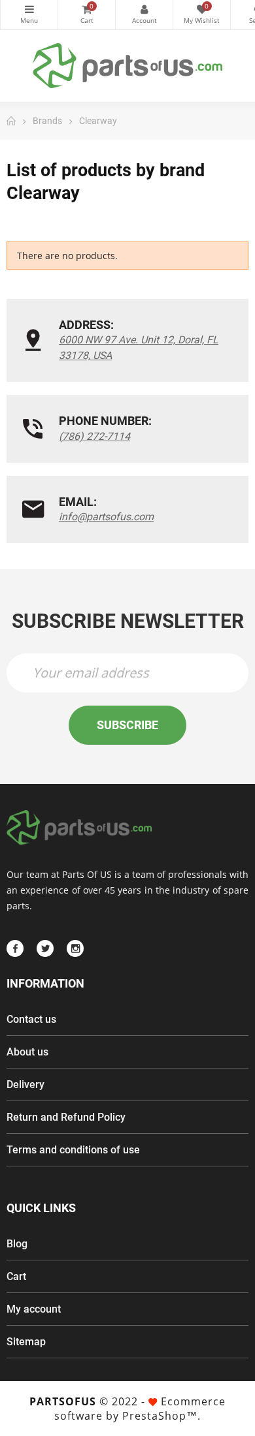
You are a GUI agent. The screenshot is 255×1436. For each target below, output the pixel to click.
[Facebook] (15, 948)
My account (34, 1309)
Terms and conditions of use (73, 1150)
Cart (16, 1276)
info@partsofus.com (106, 516)
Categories (29, 14)
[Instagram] (75, 948)
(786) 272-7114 (94, 436)
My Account (144, 14)
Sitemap (26, 1341)
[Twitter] (45, 948)
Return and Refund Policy (66, 1117)
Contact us (31, 1019)
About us (27, 1052)
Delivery (25, 1084)
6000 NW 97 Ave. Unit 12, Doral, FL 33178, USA (138, 348)
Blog (17, 1244)
